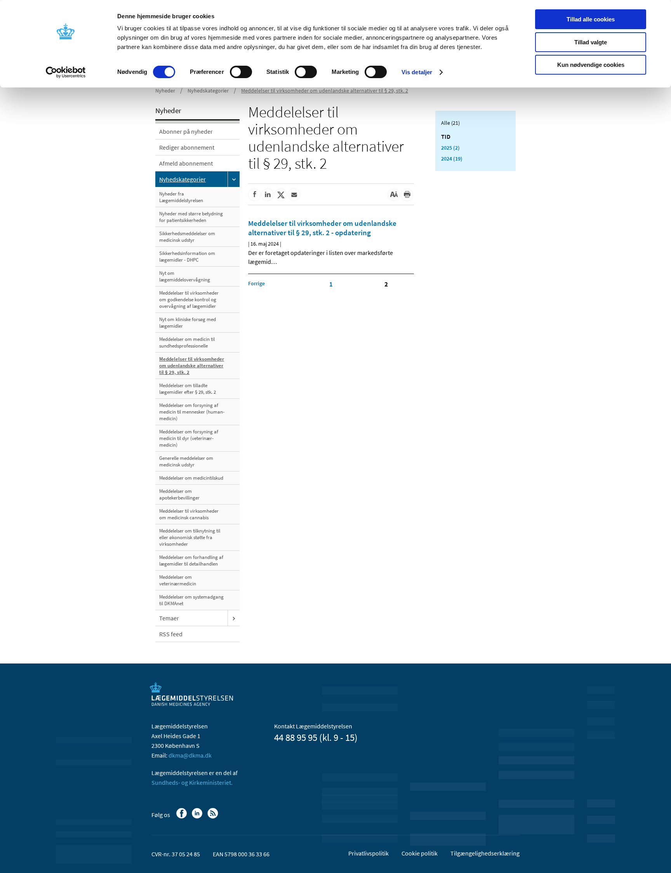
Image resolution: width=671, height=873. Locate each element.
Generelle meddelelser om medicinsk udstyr (186, 461)
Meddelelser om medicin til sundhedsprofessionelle (187, 342)
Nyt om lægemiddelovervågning (184, 276)
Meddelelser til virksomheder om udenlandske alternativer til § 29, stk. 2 (324, 90)
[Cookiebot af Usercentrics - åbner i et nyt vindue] (66, 72)
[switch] (241, 72)
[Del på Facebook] (254, 195)
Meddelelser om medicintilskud (191, 478)
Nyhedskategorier (208, 90)
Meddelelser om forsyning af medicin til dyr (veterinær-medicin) (188, 438)
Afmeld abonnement (186, 163)
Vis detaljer (417, 72)
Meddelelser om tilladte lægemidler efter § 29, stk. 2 (187, 388)
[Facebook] (182, 817)
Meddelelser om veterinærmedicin (177, 580)
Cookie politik (420, 853)
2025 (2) (450, 147)
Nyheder (165, 90)
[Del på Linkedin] (267, 195)
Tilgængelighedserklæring (485, 853)
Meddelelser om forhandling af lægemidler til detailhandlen (191, 560)
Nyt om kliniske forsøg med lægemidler (187, 322)
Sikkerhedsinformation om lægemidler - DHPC (187, 256)
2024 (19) (451, 158)
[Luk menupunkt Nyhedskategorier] (234, 179)
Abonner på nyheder (186, 131)
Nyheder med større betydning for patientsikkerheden (191, 216)
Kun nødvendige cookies (590, 64)
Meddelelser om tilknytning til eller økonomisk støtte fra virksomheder (189, 537)
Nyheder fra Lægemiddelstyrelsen (181, 197)
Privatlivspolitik (368, 853)
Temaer (169, 618)
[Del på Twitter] (281, 195)
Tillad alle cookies (591, 19)
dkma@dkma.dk (190, 755)
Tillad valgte (590, 42)
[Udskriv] (407, 195)
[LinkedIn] (198, 817)
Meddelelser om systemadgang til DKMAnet (191, 600)
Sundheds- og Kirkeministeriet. (192, 782)
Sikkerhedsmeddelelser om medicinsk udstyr (187, 236)
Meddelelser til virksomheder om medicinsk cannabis (189, 514)
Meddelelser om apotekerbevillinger (179, 494)
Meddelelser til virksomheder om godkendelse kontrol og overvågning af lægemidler (189, 299)
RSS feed (171, 634)
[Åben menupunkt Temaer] (234, 618)
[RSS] (213, 817)
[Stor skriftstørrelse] (394, 195)
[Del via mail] (294, 195)
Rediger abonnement (186, 147)
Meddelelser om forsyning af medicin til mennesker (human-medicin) (191, 412)
